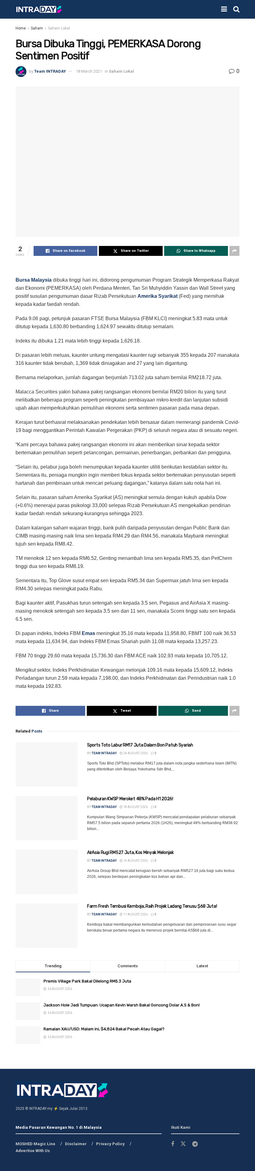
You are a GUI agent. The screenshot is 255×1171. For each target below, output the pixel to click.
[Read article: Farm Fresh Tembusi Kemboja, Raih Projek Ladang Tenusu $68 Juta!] (47, 925)
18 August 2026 (135, 807)
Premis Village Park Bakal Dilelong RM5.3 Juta (87, 981)
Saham (37, 28)
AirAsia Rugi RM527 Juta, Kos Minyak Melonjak (130, 852)
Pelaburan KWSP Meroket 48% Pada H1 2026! (130, 798)
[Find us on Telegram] (195, 1144)
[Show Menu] (224, 9)
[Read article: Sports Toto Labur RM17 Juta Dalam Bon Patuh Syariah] (47, 764)
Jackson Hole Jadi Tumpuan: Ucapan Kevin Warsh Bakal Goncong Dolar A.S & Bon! (122, 1005)
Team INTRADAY (50, 71)
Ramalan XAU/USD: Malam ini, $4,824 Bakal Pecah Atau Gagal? (104, 1029)
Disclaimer (76, 1143)
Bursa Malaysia (34, 280)
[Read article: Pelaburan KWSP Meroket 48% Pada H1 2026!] (47, 818)
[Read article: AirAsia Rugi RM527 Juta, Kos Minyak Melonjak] (47, 872)
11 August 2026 (135, 914)
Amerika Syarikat (157, 296)
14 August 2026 (135, 860)
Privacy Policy (110, 1143)
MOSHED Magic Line (35, 1143)
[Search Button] (236, 9)
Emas (88, 633)
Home (21, 28)
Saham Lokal (59, 28)
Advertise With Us (33, 1150)
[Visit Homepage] (39, 9)
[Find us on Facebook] (172, 1144)
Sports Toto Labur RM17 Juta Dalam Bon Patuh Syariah (140, 745)
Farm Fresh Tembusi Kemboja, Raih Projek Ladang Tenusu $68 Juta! (152, 906)
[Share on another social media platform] (234, 251)
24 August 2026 (135, 753)
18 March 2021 (89, 71)
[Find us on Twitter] (183, 1144)
